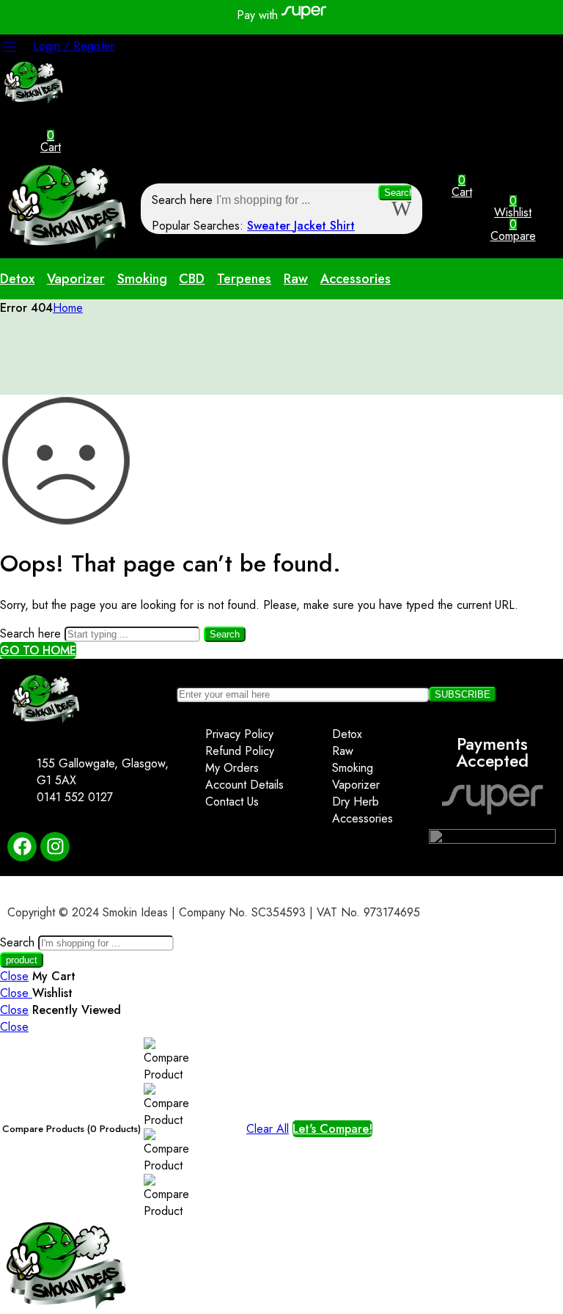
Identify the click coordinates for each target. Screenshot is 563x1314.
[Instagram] (55, 846)
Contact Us (232, 801)
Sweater (270, 225)
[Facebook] (22, 846)
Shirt (342, 225)
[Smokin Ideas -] (35, 100)
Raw (296, 278)
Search (399, 192)
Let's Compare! (332, 1128)
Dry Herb (355, 801)
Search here (184, 199)
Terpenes (244, 278)
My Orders (232, 767)
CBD (192, 278)
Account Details (244, 784)
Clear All (267, 1128)
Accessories (355, 278)
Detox (17, 278)
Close (14, 976)
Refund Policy (239, 750)
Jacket (312, 225)
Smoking (142, 278)
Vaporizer (76, 278)
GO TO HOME (38, 650)
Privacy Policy (239, 734)
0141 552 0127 (75, 797)
